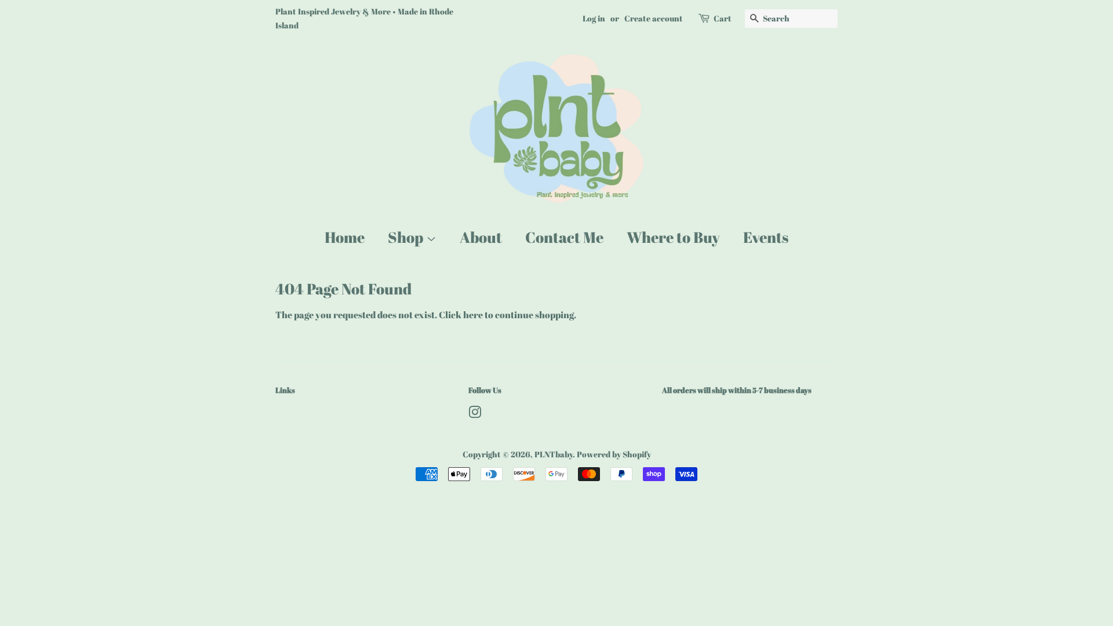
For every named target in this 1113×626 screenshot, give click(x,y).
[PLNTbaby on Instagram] (474, 414)
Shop (407, 237)
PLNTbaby (553, 454)
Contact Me (564, 237)
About (481, 237)
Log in (594, 18)
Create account (653, 18)
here (473, 314)
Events (765, 237)
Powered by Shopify (614, 454)
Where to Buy (673, 237)
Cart (723, 18)
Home (345, 237)
